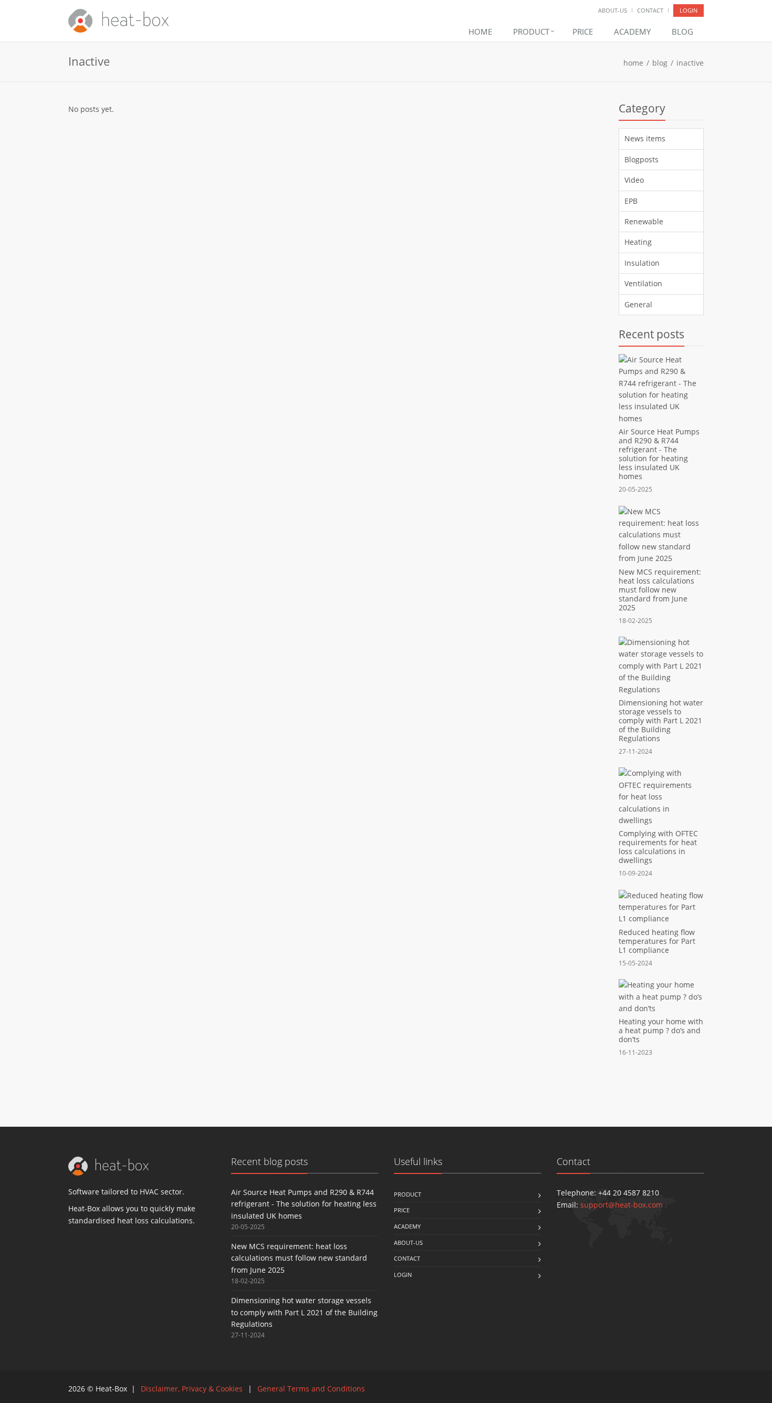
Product (532, 31)
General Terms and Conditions (311, 1389)
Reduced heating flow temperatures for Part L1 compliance (657, 941)
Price (582, 31)
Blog (682, 31)
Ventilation (643, 283)
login (688, 10)
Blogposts (641, 159)
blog (659, 63)
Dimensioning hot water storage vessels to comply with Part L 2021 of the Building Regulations (661, 720)
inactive (690, 63)
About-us (612, 10)
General (638, 304)
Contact (650, 10)
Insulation (642, 263)
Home (480, 31)
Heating (638, 242)
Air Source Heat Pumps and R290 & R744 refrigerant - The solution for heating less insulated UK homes (659, 454)
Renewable (643, 221)
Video (634, 180)
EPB (631, 201)
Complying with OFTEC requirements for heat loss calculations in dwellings (658, 846)
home (633, 63)
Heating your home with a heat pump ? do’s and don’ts (661, 1030)
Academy (632, 31)
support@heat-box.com (621, 1205)
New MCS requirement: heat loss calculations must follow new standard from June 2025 (660, 589)
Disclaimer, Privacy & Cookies (192, 1389)
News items (644, 138)
